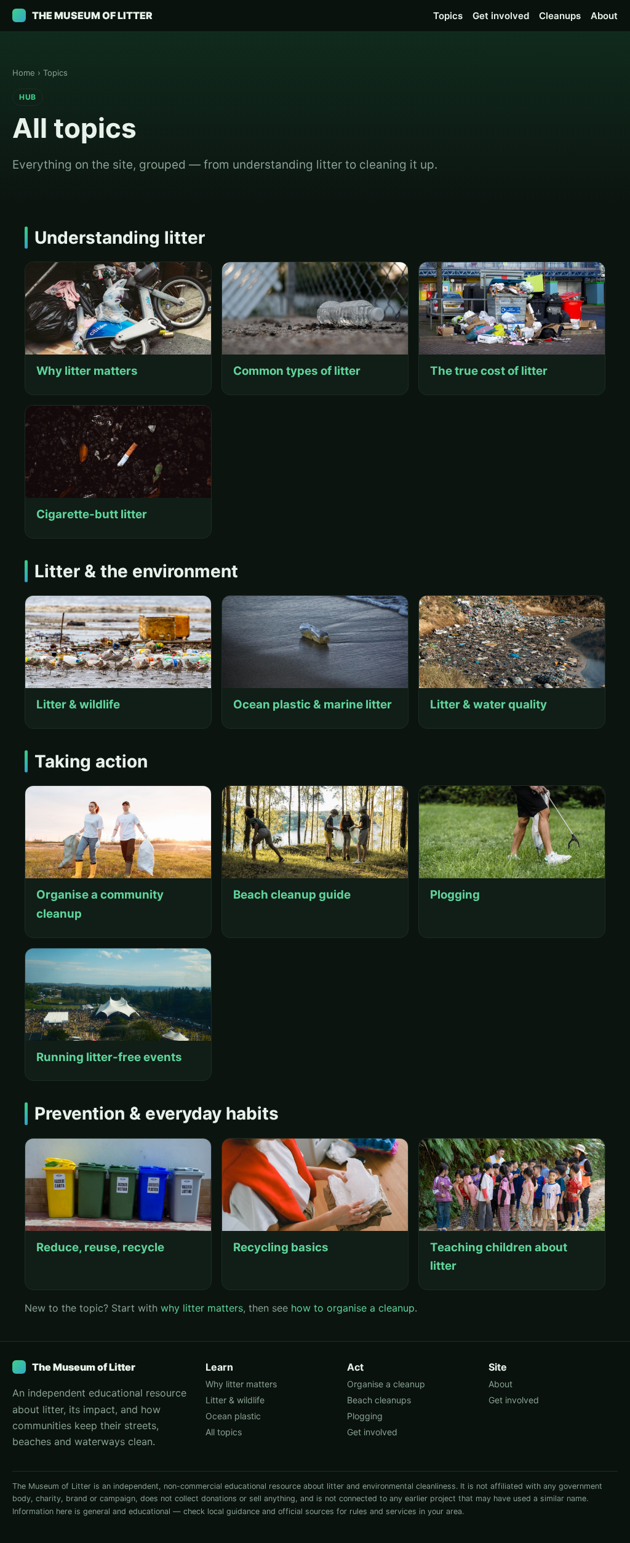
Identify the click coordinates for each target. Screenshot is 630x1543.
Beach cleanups (379, 1400)
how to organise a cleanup (353, 1308)
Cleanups (560, 16)
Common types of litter (297, 371)
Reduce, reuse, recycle (100, 1247)
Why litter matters (87, 371)
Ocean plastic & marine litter (312, 704)
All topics (223, 1432)
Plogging (455, 895)
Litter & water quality (488, 704)
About (604, 16)
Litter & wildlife (78, 704)
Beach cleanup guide (292, 895)
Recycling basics (281, 1247)
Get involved (500, 16)
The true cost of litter (489, 371)
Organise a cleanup (386, 1384)
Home (23, 73)
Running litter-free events (109, 1057)
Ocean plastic (233, 1416)
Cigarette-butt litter (91, 514)
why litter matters (202, 1308)
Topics (448, 16)
